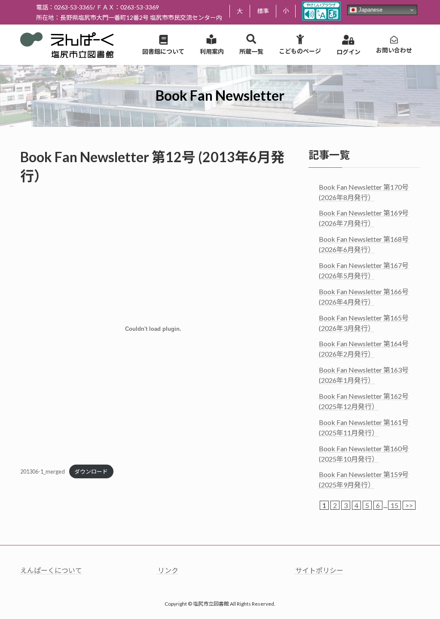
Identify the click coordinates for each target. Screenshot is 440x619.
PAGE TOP (421, 592)
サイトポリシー (319, 570)
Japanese (369, 9)
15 (394, 505)
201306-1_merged (42, 471)
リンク (168, 570)
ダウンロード (91, 471)
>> (409, 505)
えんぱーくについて (51, 570)
